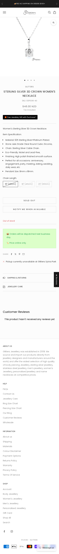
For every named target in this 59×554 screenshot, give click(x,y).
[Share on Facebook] (11, 254)
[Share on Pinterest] (19, 254)
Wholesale (8, 422)
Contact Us (8, 393)
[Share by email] (23, 254)
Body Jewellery (10, 494)
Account (7, 489)
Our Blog (7, 413)
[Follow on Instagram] (11, 531)
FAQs (5, 389)
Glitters (29, 86)
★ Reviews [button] (56, 279)
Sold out (29, 200)
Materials (7, 446)
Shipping (7, 441)
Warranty (7, 465)
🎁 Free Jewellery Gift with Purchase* (20, 117)
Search (6, 522)
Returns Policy (10, 460)
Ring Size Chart (10, 403)
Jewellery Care (10, 398)
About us (7, 436)
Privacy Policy (10, 470)
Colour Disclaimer (12, 451)
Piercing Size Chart (12, 408)
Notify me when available (29, 209)
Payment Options (12, 455)
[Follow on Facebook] (4, 531)
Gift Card (7, 513)
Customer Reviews (12, 417)
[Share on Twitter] (15, 254)
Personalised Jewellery (14, 508)
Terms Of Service (11, 474)
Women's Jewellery (12, 498)
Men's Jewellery (10, 503)
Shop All (7, 517)
